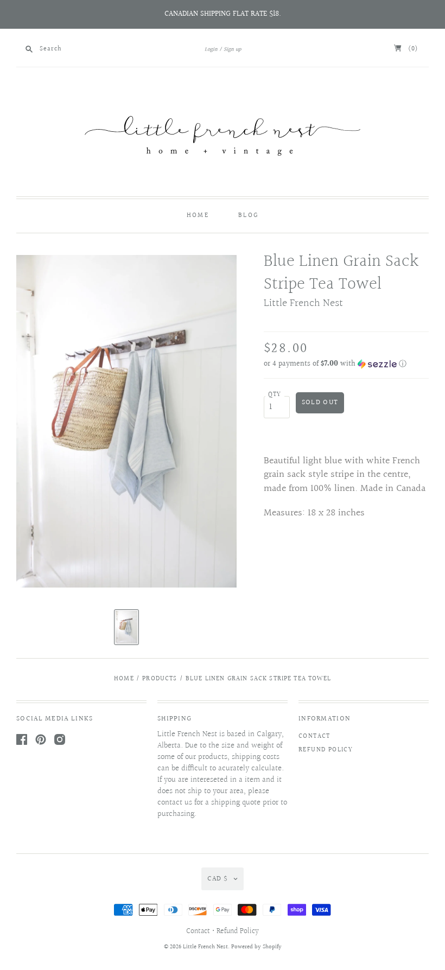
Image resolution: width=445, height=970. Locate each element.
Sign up (232, 49)
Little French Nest (303, 303)
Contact (314, 736)
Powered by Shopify (256, 947)
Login (211, 49)
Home (198, 215)
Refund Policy (325, 750)
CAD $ (217, 878)
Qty (275, 395)
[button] (346, 364)
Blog (248, 215)
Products (159, 679)
